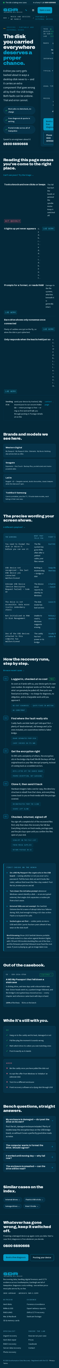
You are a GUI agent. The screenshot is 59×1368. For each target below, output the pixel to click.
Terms (5, 1363)
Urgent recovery (10, 1336)
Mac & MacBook (9, 1316)
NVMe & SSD (8, 1308)
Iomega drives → (12, 1206)
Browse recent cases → (14, 670)
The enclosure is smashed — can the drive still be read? (25, 1167)
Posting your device (42, 1257)
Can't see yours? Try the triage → (18, 175)
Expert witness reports (36, 1308)
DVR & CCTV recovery (35, 1312)
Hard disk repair (9, 1340)
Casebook (32, 1344)
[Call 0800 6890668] (26, 10)
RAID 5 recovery (9, 1344)
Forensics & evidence (36, 1304)
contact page (48, 403)
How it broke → (31, 1206)
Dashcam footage (34, 1316)
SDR (5, 18)
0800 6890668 (50, 2)
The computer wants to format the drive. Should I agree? (24, 1146)
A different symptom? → (14, 527)
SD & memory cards (11, 1320)
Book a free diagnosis (50, 124)
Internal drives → (12, 1199)
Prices (31, 1340)
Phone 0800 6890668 (50, 138)
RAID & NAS (7, 1312)
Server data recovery (12, 1348)
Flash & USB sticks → (34, 1199)
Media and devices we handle (20, 18)
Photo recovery (9, 1352)
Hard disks (7, 1304)
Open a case (45, 10)
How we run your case (37, 1336)
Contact (31, 1348)
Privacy (52, 1360)
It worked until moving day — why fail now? (25, 1157)
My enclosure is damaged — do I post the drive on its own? (27, 1120)
